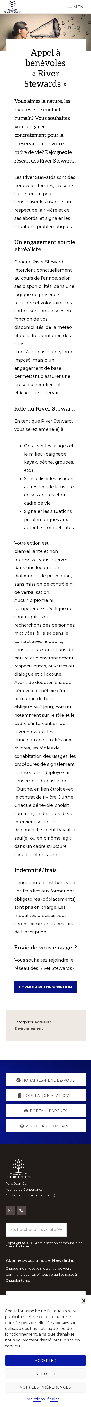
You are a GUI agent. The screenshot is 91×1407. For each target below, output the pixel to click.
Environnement (28, 1028)
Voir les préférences (45, 1387)
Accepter (46, 1360)
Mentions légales (43, 1399)
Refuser (45, 1374)
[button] (83, 1301)
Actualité (43, 1022)
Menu (80, 6)
